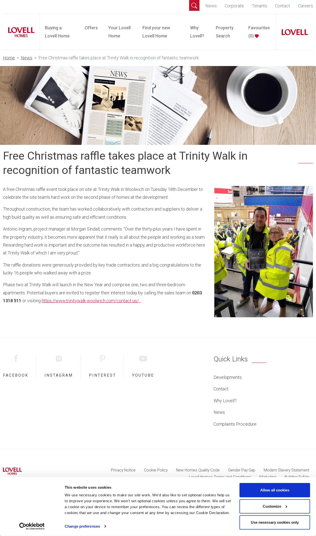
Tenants (259, 5)
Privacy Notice (123, 470)
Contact (282, 5)
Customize (272, 506)
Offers (91, 27)
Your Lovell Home (119, 31)
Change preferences (82, 526)
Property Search (225, 31)
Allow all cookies (274, 490)
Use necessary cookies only (275, 522)
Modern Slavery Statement (286, 470)
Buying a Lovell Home (57, 31)
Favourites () (259, 31)
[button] (194, 5)
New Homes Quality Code (198, 470)
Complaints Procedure (235, 424)
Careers (305, 5)
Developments (228, 377)
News (211, 5)
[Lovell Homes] (19, 32)
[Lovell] (292, 32)
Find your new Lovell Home (156, 31)
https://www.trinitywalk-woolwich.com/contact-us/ (91, 300)
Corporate (234, 5)
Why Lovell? (197, 31)
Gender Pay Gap (241, 470)
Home (9, 57)
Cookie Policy (156, 470)
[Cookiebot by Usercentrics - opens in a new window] (32, 526)
